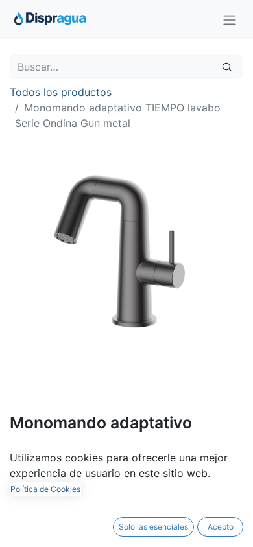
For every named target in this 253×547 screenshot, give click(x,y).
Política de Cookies (45, 489)
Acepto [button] (221, 526)
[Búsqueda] (226, 66)
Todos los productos (61, 92)
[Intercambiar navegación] (229, 19)
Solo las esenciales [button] (153, 526)
